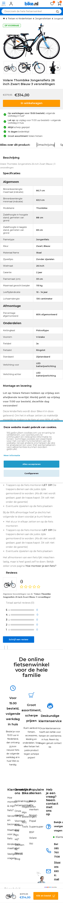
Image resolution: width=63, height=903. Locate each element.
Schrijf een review (18, 639)
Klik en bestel (43, 895)
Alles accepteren (32, 464)
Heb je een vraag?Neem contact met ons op (52, 802)
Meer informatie (12, 455)
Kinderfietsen (25, 18)
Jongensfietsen (43, 18)
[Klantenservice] (51, 838)
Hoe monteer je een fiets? (41, 566)
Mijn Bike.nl (27, 791)
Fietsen (12, 18)
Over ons (18, 791)
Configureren (31, 473)
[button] (5, 67)
